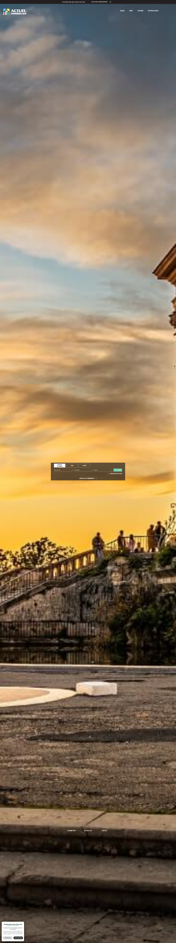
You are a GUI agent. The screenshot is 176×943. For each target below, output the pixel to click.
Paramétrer (8, 937)
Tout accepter (18, 937)
